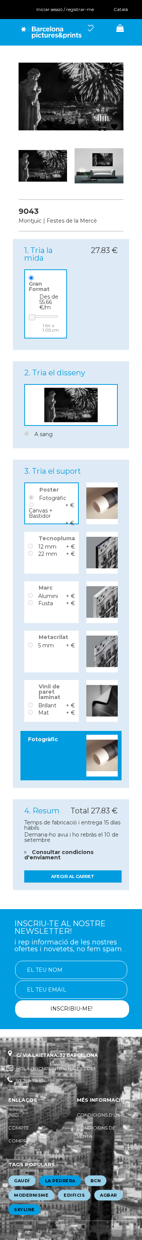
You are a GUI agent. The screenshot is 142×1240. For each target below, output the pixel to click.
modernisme (31, 1195)
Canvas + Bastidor (41, 513)
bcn (96, 1180)
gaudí (22, 1180)
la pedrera (60, 1180)
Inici (13, 1115)
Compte (18, 1128)
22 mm (47, 554)
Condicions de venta (96, 1132)
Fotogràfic (52, 498)
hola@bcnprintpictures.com (55, 1068)
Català (121, 9)
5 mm (46, 645)
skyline (24, 1209)
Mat (43, 712)
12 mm (47, 546)
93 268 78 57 (30, 1080)
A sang (43, 434)
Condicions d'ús (98, 1115)
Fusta (45, 603)
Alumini (48, 596)
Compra (19, 1141)
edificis (74, 1195)
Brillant (47, 705)
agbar (108, 1195)
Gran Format (39, 286)
